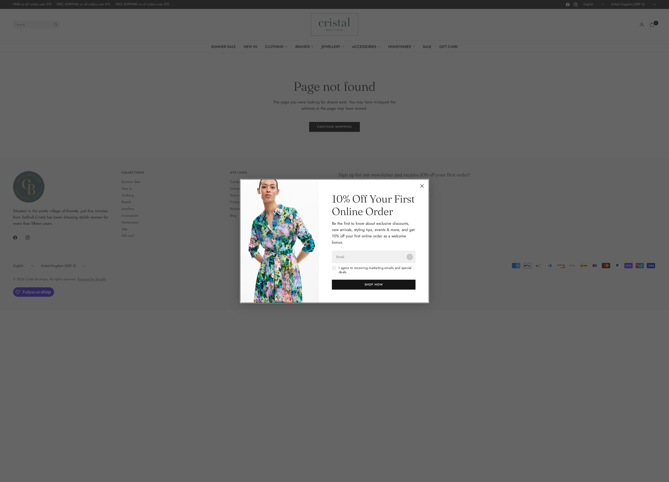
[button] (374, 284)
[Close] (422, 186)
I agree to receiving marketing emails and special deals (375, 270)
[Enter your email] (410, 257)
